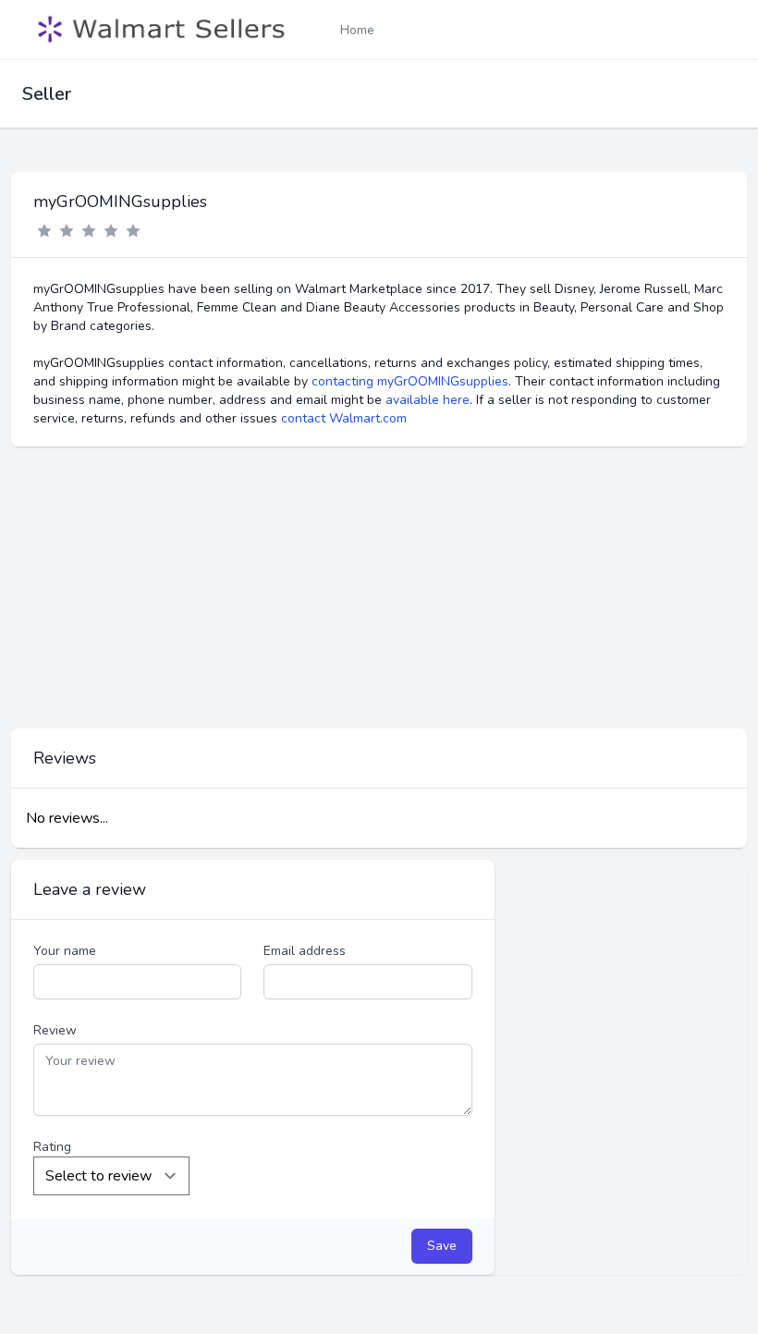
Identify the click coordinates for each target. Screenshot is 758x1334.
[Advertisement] (379, 588)
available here (427, 400)
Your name (64, 951)
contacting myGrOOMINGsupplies (410, 381)
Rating (52, 1147)
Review (55, 1030)
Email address (304, 951)
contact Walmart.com (344, 418)
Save (442, 1245)
